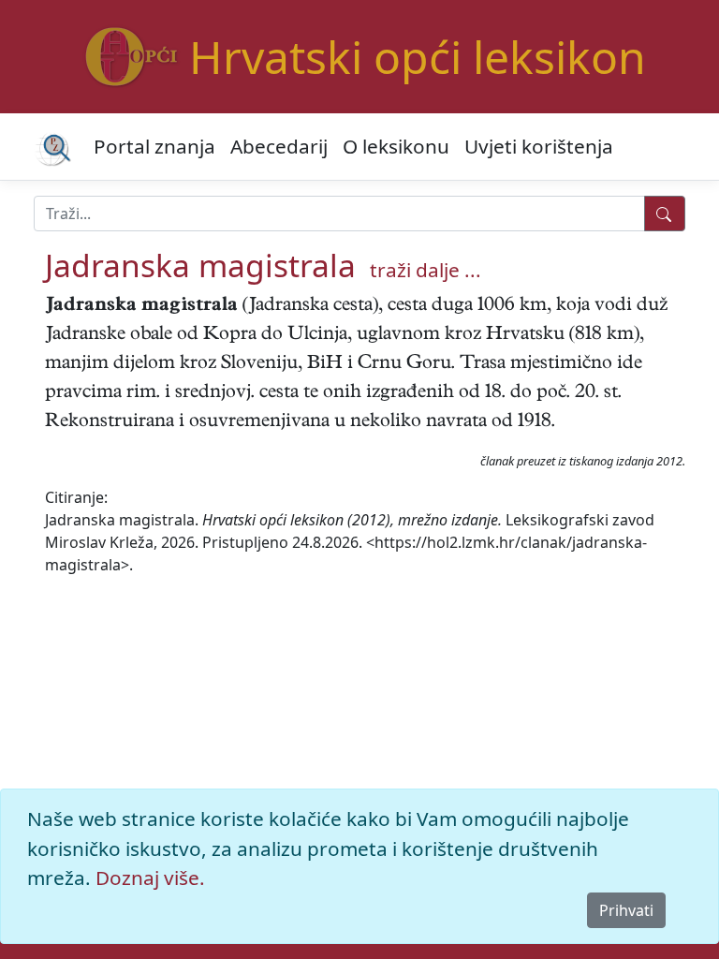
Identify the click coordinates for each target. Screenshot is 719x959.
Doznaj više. (150, 877)
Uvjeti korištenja (538, 146)
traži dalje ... (425, 270)
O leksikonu (396, 146)
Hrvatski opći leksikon (417, 56)
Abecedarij (279, 146)
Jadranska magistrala (200, 265)
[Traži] (664, 213)
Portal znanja (154, 146)
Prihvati (626, 910)
